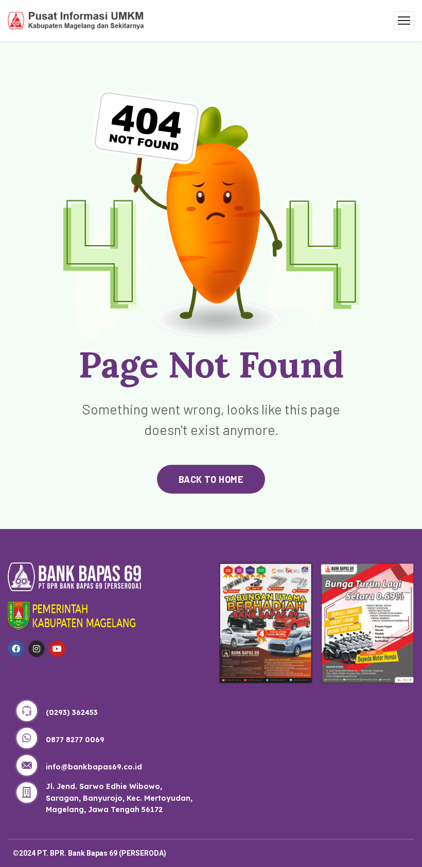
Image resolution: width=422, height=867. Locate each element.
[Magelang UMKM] (76, 19)
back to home (211, 479)
